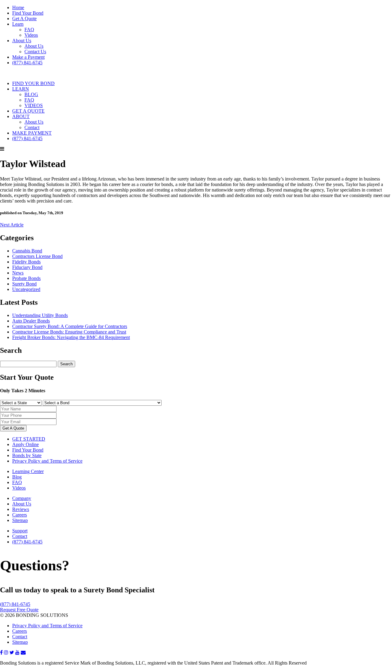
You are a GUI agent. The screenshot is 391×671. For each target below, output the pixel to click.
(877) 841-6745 (27, 62)
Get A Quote (24, 18)
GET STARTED (28, 439)
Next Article (12, 224)
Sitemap (20, 520)
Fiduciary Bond (27, 267)
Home (18, 7)
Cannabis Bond (27, 250)
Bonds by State (27, 455)
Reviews (20, 509)
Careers (19, 514)
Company (21, 498)
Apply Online (25, 444)
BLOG (31, 94)
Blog (17, 476)
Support (19, 530)
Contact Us (35, 51)
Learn (18, 24)
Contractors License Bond (37, 256)
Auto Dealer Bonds (31, 320)
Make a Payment (28, 57)
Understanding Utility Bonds (40, 315)
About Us (21, 40)
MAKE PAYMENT (32, 133)
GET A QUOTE (28, 111)
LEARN (20, 88)
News (18, 272)
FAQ (29, 29)
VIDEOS (33, 105)
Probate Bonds (26, 278)
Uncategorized (26, 289)
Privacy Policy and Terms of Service (47, 461)
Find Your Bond (27, 13)
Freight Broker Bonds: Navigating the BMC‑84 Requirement (71, 337)
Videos (31, 35)
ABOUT (21, 116)
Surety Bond (24, 283)
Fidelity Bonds (26, 261)
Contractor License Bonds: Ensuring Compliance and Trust (69, 331)
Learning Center (28, 471)
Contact (31, 127)
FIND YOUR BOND (33, 83)
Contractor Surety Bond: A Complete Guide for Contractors (69, 326)
